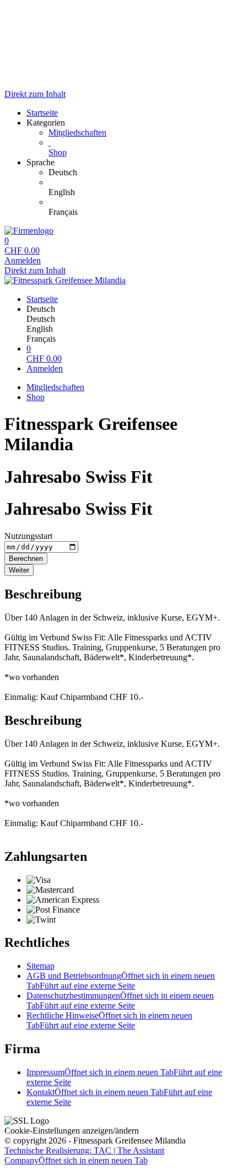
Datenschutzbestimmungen (120, 1000)
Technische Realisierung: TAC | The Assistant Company (84, 1155)
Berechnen (26, 558)
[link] (135, 172)
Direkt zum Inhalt (35, 94)
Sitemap (40, 965)
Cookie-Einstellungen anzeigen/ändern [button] (71, 1130)
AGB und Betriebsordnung (120, 980)
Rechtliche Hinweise (109, 1020)
